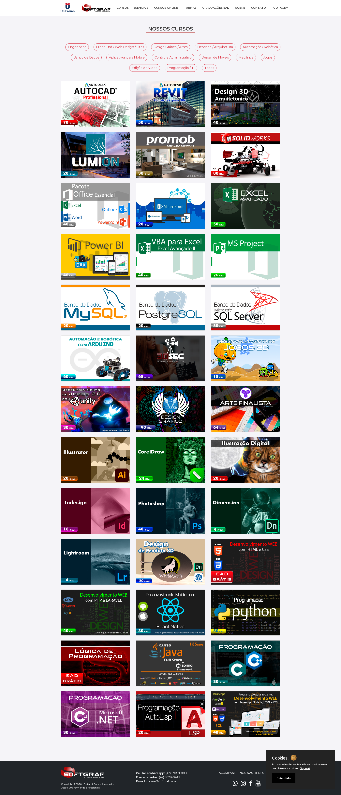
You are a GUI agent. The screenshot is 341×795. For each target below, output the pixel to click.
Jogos (267, 57)
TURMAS (190, 7)
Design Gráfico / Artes (170, 47)
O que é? (305, 768)
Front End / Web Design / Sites (120, 47)
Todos (209, 68)
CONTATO (258, 7)
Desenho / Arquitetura (215, 47)
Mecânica (246, 57)
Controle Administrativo (173, 57)
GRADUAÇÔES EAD (215, 7)
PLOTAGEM (280, 7)
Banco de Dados (86, 57)
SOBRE (240, 7)
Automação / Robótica (260, 47)
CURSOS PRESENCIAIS (132, 7)
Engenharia (77, 47)
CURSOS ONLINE (166, 7)
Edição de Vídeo (144, 68)
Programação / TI (181, 68)
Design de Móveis (215, 57)
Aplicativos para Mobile (127, 57)
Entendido (284, 778)
